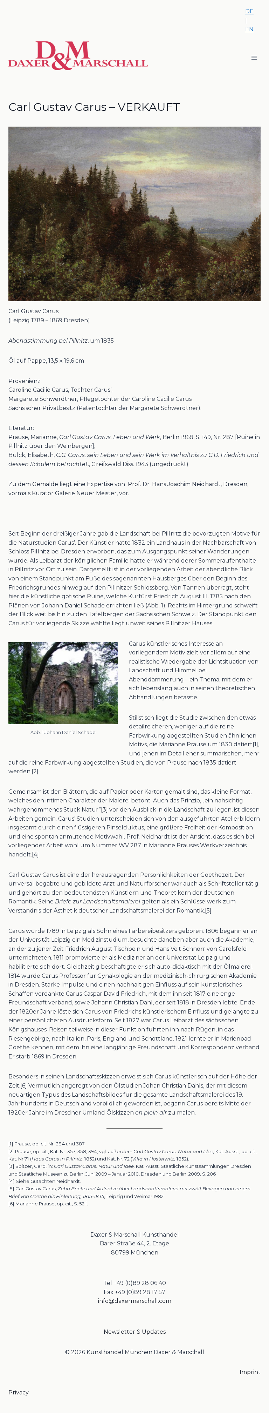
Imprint (250, 1372)
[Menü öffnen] (254, 57)
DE (249, 11)
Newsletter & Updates (135, 1331)
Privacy (18, 1392)
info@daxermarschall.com (134, 1301)
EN (249, 29)
